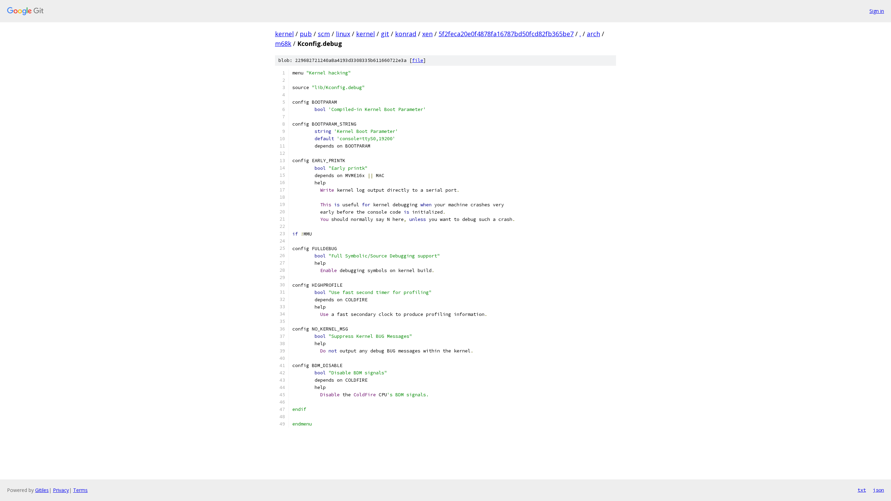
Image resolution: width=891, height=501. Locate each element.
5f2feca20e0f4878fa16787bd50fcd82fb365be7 (506, 34)
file (417, 60)
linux (343, 34)
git (385, 34)
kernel (284, 34)
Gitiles (42, 490)
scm (324, 34)
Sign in (876, 11)
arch (593, 34)
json (878, 490)
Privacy (61, 490)
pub (306, 34)
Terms (80, 490)
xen (427, 34)
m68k (283, 43)
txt (862, 490)
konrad (405, 34)
